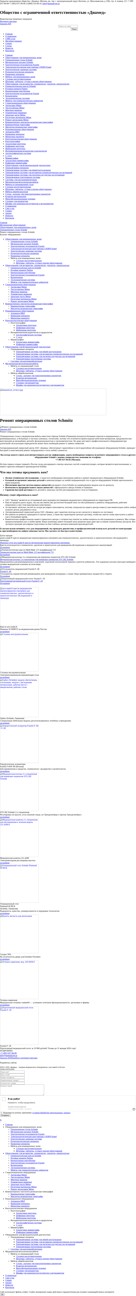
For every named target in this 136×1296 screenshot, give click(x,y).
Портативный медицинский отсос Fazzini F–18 (21, 581)
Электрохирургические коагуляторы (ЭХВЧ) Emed (28, 67)
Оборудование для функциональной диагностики (27, 165)
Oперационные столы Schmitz (19, 60)
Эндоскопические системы (17, 98)
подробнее (5, 631)
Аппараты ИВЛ (12, 132)
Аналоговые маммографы (17, 160)
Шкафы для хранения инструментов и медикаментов (29, 204)
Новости (9, 48)
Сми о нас (9, 208)
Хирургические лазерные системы (21, 69)
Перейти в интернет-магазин (24, 1058)
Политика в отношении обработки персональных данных (26, 1060)
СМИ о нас (10, 39)
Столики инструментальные (18, 79)
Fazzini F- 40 (5, 571)
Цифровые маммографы (16, 163)
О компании (10, 36)
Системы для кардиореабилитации (21, 180)
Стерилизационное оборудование (20, 103)
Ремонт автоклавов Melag (17, 120)
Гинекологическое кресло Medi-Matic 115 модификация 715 (27, 552)
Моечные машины (13, 110)
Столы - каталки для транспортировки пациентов (27, 194)
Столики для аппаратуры (16, 201)
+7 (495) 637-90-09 (8, 1053)
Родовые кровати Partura (16, 89)
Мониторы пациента (14, 136)
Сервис (8, 43)
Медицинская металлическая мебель (21, 182)
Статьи (8, 46)
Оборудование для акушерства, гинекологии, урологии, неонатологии (37, 84)
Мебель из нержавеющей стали (19, 184)
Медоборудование (13, 41)
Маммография (11, 158)
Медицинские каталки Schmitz (19, 62)
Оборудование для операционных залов (23, 57)
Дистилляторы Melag (14, 108)
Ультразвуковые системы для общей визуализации (28, 170)
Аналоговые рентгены (15, 144)
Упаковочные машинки (16, 113)
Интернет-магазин (8, 21)
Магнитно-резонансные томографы (21, 127)
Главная (8, 34)
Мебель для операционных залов (20, 77)
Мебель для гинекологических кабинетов (24, 101)
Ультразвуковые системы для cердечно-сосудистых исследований (35, 175)
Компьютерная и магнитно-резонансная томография (29, 122)
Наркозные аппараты (14, 74)
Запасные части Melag (15, 115)
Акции (8, 213)
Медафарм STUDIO (26, 1063)
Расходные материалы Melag (18, 117)
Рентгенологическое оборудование (21, 139)
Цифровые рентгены (14, 146)
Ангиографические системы (18, 153)
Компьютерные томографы (17, 124)
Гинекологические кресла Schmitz (20, 86)
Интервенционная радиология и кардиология (26, 151)
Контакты (9, 50)
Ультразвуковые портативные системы (22, 177)
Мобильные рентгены (15, 148)
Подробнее (5, 547)
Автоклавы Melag (13, 105)
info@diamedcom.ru (51, 3)
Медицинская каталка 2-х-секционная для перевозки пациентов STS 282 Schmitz (36, 559)
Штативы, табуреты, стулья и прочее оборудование (28, 81)
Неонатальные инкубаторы (17, 91)
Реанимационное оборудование (19, 129)
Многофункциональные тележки (20, 199)
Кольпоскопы (11, 96)
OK (2, 1295)
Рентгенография (12, 141)
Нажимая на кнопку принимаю (36, 1113)
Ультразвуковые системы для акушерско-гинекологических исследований (38, 172)
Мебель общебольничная (16, 192)
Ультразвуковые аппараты (17, 168)
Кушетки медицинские (15, 196)
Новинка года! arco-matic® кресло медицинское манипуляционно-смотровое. (35, 543)
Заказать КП (5, 24)
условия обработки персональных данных (51, 1113)
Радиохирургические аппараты (19, 72)
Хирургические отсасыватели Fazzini (22, 65)
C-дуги (8, 156)
